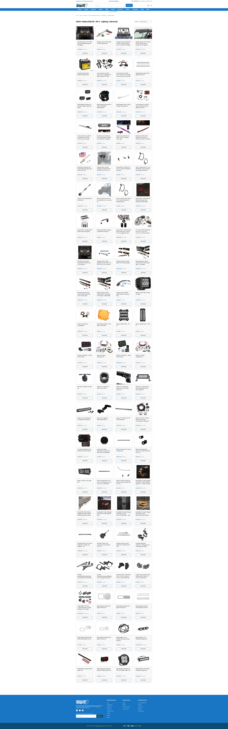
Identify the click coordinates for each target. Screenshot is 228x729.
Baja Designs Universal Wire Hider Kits (85, 669)
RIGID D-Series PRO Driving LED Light (143, 293)
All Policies (109, 709)
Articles (108, 713)
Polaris (86, 9)
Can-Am (80, 9)
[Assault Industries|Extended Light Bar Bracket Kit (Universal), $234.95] (85, 565)
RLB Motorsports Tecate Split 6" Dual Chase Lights (123, 262)
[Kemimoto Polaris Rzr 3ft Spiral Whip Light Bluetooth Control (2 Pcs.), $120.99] (85, 158)
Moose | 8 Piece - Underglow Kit (101, 356)
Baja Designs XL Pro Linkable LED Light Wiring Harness (122, 639)
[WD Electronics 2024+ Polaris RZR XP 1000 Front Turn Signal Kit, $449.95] (85, 252)
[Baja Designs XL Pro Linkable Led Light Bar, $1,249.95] (143, 628)
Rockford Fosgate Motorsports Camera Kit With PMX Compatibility (103, 451)
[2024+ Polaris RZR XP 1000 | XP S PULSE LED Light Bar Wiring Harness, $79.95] (124, 189)
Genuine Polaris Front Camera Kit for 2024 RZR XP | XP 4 (103, 545)
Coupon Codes (110, 711)
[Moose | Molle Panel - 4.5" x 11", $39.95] (143, 315)
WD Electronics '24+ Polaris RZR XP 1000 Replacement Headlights (85, 43)
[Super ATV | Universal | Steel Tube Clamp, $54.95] (104, 377)
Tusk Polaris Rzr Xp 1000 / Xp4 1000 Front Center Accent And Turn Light (84, 137)
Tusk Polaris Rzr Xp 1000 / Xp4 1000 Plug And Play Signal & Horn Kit (142, 106)
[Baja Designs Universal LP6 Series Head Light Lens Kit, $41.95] (85, 628)
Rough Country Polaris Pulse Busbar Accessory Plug (122, 294)
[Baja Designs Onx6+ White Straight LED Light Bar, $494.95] (124, 95)
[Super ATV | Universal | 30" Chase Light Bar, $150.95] (124, 409)
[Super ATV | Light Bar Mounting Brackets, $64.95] (104, 409)
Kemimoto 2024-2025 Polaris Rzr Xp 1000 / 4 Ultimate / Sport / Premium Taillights (143, 138)
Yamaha (101, 9)
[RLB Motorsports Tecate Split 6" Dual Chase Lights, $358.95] (124, 252)
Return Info (109, 707)
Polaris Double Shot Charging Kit (83, 324)
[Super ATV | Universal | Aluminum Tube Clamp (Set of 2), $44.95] (124, 377)
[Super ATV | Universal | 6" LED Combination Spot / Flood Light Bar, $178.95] (143, 377)
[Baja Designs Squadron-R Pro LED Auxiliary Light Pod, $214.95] (124, 659)
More (147, 9)
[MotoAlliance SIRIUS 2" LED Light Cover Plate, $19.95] (104, 315)
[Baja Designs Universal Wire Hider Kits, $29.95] (85, 659)
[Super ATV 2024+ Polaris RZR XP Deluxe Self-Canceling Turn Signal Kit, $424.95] (143, 409)
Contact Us (140, 707)
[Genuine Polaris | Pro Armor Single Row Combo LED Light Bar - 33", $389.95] (85, 534)
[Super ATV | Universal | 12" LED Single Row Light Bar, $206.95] (85, 409)
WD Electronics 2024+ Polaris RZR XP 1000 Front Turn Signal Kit (84, 263)
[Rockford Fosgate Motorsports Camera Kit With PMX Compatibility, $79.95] (104, 440)
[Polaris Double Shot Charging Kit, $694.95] (85, 315)
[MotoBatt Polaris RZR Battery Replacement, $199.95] (85, 64)
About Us (140, 705)
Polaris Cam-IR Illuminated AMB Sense (85, 199)
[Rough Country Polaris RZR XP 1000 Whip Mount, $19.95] (104, 33)
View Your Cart (126, 709)
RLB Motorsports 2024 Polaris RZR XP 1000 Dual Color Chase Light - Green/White (84, 295)
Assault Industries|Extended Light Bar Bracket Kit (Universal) (85, 576)
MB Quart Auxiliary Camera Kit (85, 387)
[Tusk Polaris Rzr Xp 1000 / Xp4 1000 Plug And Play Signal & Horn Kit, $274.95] (143, 95)
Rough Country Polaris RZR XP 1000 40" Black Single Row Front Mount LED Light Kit (123, 44)
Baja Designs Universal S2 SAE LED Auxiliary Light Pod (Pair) (84, 106)
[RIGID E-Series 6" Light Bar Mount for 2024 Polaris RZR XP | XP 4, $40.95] (124, 471)
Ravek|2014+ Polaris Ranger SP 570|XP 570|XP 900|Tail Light (104, 513)
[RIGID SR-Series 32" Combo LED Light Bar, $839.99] (124, 440)
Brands (108, 717)
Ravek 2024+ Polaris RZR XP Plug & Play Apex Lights (85, 230)
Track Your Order (126, 707)
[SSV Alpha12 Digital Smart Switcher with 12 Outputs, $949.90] (85, 440)
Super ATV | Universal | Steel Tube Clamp (103, 387)
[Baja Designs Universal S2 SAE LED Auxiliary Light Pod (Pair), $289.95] (85, 95)
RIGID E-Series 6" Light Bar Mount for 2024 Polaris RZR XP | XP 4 (123, 482)
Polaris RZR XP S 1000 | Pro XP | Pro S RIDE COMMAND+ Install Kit (123, 168)
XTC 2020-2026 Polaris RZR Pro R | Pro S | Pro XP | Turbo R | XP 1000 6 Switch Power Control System (143, 232)
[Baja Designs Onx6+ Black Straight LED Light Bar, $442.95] (143, 659)
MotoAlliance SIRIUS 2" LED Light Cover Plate (104, 324)
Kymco (142, 9)
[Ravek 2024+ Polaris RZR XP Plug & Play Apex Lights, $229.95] (85, 221)
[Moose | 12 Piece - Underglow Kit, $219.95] (143, 346)
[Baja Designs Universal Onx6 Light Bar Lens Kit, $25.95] (143, 597)
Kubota (128, 9)
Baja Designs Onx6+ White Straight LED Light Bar (123, 105)
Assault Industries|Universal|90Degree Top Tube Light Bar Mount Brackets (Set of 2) (104, 577)
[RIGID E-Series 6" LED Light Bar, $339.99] (85, 471)
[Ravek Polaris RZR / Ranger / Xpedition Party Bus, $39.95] (104, 221)
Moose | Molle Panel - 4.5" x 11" (143, 324)
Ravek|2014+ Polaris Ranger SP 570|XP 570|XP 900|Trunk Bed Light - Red (123, 513)
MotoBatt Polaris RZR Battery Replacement (83, 73)
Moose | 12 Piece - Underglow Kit (140, 356)
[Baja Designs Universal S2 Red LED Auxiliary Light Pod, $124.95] (104, 659)
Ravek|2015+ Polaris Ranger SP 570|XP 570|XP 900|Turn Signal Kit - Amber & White (143, 482)
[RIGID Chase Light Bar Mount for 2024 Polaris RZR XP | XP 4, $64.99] (143, 440)
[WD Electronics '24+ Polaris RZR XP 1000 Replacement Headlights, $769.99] (85, 33)
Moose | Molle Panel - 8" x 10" (123, 324)
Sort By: (136, 21)
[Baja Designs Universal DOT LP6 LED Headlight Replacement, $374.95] (104, 95)
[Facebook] (77, 710)
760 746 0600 (135, 1)
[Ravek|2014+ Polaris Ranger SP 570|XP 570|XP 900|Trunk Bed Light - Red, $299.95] (124, 503)
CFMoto (113, 9)
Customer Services (142, 702)
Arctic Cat (120, 9)
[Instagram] (83, 710)
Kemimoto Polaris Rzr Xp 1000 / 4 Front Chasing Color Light (122, 137)
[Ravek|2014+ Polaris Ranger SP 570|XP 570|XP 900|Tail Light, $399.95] (104, 503)
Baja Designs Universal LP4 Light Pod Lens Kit (104, 638)
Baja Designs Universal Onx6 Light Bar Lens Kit (142, 606)
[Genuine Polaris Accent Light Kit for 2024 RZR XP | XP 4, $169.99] (124, 534)
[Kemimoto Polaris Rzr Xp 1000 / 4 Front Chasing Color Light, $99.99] (124, 127)
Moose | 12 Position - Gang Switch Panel (123, 356)
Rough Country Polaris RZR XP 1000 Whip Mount (104, 42)
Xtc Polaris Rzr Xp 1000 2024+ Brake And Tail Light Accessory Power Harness (123, 74)
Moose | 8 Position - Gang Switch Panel (84, 356)
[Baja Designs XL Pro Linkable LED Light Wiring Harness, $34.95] (124, 628)
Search (129, 5)
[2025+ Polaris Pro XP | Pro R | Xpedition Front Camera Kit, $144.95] (104, 189)
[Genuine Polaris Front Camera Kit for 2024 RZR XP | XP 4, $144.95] (104, 534)
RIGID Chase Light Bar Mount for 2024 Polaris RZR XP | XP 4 (143, 451)
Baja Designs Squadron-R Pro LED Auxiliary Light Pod (123, 669)
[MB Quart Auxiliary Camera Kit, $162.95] (85, 377)
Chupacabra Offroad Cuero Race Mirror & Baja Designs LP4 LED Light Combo (84, 608)
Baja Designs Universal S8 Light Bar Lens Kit (142, 73)
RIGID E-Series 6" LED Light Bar (84, 481)
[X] (80, 710)
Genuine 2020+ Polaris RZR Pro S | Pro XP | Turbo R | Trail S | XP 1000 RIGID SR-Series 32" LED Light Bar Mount (123, 578)
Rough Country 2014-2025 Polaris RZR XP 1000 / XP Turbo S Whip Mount (143, 576)
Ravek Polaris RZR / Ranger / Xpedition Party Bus (104, 230)
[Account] (148, 5)
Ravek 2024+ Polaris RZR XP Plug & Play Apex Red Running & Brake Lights (143, 200)
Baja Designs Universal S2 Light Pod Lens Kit (123, 606)
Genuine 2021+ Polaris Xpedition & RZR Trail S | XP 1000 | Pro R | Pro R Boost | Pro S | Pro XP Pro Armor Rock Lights (104, 264)
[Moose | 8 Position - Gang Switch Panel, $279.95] (85, 346)
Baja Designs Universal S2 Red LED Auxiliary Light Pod (104, 669)
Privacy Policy (141, 711)
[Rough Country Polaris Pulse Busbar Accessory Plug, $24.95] (124, 283)
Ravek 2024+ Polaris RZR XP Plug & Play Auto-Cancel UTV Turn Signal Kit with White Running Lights (123, 232)
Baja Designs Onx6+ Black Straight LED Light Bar (143, 669)
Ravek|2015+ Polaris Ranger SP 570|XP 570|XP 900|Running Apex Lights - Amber (143, 514)
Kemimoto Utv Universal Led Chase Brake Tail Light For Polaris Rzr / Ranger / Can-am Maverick (104, 138)
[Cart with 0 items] (151, 5)
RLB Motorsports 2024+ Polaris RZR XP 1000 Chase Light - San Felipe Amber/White (143, 264)
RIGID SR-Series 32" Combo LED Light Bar (123, 450)
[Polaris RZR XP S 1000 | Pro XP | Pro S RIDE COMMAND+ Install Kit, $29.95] (124, 158)
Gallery (108, 715)
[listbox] (145, 22)
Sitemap (140, 709)
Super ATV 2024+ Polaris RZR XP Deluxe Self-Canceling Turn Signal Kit (142, 419)
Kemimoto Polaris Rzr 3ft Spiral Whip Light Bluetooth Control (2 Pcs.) (85, 168)
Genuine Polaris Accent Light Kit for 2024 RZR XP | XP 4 (123, 545)
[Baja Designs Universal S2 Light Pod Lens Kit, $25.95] (124, 597)
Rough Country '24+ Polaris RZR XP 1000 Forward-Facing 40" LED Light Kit (143, 43)
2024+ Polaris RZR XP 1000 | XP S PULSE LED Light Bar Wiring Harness (123, 200)
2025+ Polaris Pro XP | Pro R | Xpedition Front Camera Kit (104, 200)
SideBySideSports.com (100, 726)
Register (124, 705)
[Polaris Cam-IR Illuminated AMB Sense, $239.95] (85, 189)
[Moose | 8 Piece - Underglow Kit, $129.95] (104, 346)
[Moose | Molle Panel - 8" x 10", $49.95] (124, 315)
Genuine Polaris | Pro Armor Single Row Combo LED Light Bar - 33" (85, 545)
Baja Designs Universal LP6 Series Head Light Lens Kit (85, 638)
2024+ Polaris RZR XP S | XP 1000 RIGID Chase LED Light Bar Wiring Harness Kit (143, 168)
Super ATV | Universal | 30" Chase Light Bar (123, 418)
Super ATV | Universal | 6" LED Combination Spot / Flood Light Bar (142, 388)
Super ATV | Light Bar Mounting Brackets (102, 418)
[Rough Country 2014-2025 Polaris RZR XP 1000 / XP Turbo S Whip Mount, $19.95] (143, 565)
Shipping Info (109, 705)
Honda (107, 9)
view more (85, 53)
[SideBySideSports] (82, 5)
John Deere (135, 9)
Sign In (124, 702)
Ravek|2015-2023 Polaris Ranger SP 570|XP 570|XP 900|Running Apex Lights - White (84, 514)
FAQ (108, 702)
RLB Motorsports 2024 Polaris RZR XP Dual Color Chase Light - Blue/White (103, 294)
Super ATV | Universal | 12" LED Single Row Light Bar (84, 418)
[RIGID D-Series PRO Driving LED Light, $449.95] (143, 283)
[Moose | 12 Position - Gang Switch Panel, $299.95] (124, 346)
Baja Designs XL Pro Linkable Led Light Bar (141, 638)
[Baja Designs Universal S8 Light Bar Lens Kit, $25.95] (143, 64)
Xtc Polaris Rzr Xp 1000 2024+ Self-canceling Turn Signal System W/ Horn (104, 74)
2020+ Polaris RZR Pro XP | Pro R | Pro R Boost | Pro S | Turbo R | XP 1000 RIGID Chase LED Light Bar (104, 483)
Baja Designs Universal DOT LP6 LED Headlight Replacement (104, 106)
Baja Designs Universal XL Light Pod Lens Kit (103, 606)
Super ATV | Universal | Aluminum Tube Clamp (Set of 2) (122, 388)
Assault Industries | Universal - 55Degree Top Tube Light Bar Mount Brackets (142, 546)
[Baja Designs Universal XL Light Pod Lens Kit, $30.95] (104, 597)
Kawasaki (93, 9)
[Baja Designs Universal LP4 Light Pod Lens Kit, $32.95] (104, 628)
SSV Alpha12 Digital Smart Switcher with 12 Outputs (84, 450)
